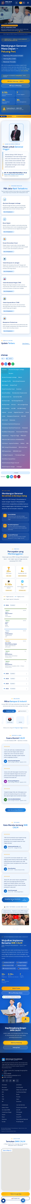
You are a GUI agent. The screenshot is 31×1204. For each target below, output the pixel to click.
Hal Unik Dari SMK (17, 397)
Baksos (20, 377)
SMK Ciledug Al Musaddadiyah (9, 447)
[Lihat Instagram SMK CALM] (15, 476)
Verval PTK (18, 1117)
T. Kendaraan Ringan (20, 455)
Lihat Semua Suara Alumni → (15, 810)
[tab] (17, 31)
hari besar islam (6, 400)
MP (2, 1101)
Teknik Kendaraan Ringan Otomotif (10, 462)
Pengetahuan (5, 435)
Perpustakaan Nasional (22, 1119)
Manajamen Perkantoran (13, 416)
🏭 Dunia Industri (22, 711)
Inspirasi (4, 412)
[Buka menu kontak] (23, 1200)
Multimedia (12, 420)
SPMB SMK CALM (17, 451)
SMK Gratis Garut (23, 447)
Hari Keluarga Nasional (17, 400)
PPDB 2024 (23, 435)
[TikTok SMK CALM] (9, 363)
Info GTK (18, 1110)
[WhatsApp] (23, 1196)
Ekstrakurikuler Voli (6, 397)
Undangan (19, 466)
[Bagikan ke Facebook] (11, 476)
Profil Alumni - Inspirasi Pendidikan (10, 443)
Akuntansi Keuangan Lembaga (16, 369)
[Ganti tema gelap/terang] (16, 2)
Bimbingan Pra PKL (6, 381)
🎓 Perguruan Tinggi (9, 711)
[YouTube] (13, 1080)
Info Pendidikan (5, 408)
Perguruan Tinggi (14, 435)
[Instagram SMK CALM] (2, 363)
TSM (3, 1099)
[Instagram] (3, 1080)
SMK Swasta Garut (6, 451)
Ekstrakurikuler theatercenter (19, 393)
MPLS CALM (5, 420)
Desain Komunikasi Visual (8, 389)
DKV (3, 1092)
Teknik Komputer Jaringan (8, 466)
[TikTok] (10, 1080)
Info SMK (13, 408)
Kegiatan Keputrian (18, 412)
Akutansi (11, 373)
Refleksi (22, 443)
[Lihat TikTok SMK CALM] (18, 476)
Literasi (27, 412)
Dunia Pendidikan (6, 393)
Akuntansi (4, 370)
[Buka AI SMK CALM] (3, 1201)
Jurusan (10, 412)
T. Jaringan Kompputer (7, 455)
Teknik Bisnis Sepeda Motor (8, 459)
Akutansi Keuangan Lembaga (9, 377)
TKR (3, 1096)
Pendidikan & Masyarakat (8, 431)
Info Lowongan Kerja (23, 404)
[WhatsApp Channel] (17, 1080)
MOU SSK (23, 416)
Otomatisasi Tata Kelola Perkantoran (11, 424)
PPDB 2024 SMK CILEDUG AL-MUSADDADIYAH (13, 439)
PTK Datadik (19, 1112)
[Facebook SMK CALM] (5, 363)
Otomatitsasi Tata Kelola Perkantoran (11, 428)
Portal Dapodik (19, 1121)
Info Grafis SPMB (6, 1110)
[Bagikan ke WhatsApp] (7, 476)
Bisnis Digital (5, 385)
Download (18, 389)
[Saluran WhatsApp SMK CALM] (12, 363)
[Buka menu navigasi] (28, 3)
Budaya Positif (13, 385)
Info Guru (13, 404)
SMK (27, 443)
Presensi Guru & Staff (21, 1107)
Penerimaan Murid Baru (22, 431)
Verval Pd (18, 1114)
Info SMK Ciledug (21, 408)
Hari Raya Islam (5, 404)
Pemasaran (25, 428)
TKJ (3, 1094)
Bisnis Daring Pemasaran (19, 381)
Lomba (3, 416)
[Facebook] (6, 1080)
